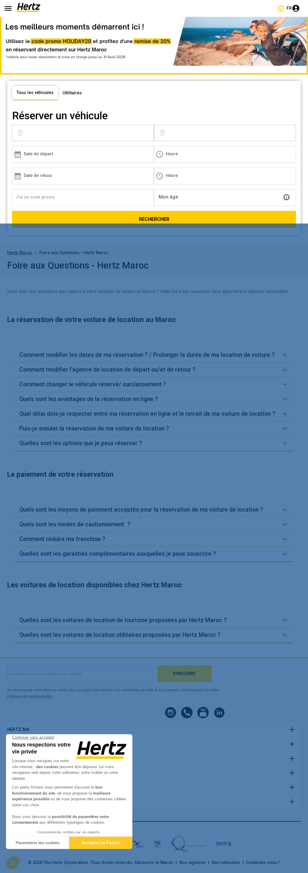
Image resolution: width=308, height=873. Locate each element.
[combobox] (89, 133)
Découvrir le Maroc (154, 862)
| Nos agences (189, 862)
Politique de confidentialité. (30, 696)
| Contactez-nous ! (260, 862)
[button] (154, 355)
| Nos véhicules (223, 862)
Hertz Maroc (19, 252)
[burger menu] (8, 8)
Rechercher (154, 219)
